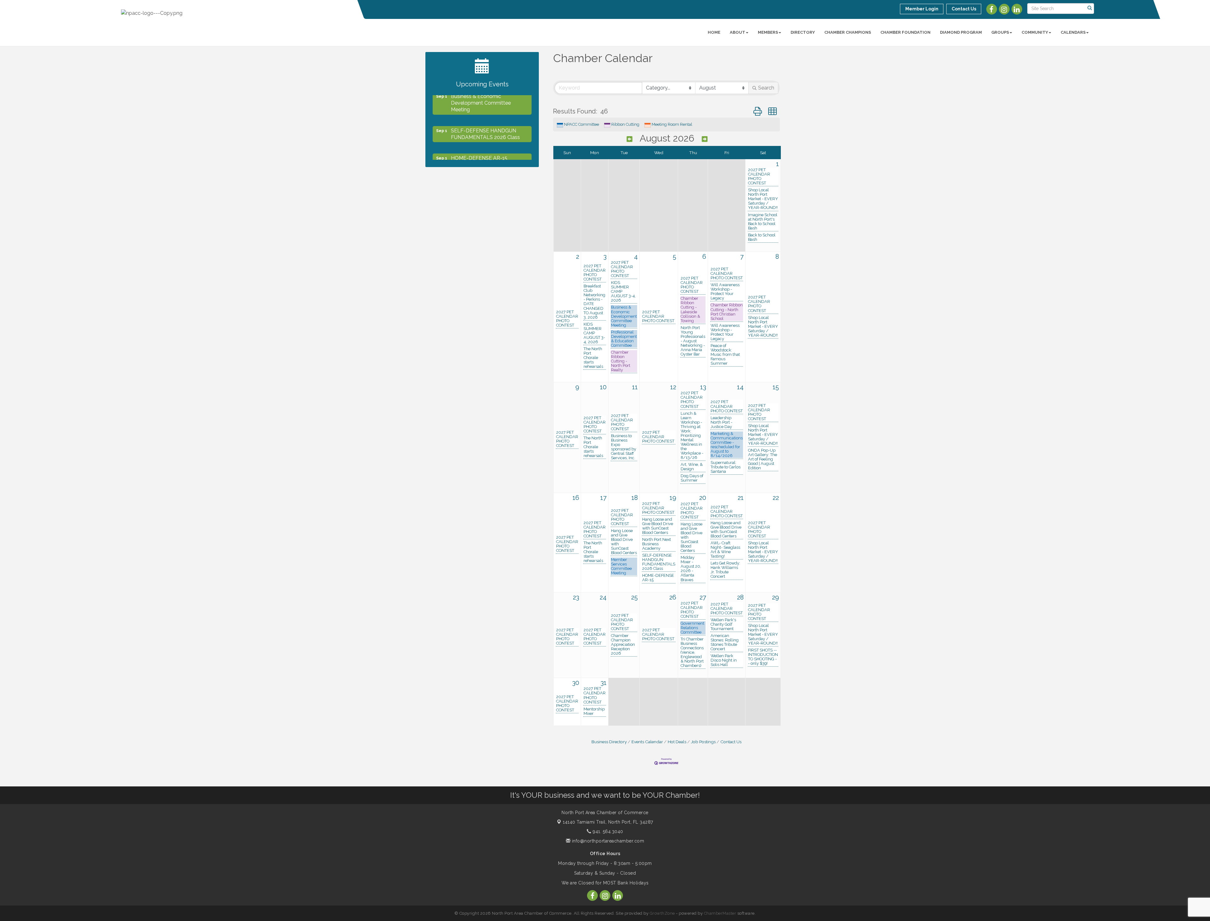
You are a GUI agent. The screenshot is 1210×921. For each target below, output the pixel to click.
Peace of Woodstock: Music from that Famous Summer (725, 355)
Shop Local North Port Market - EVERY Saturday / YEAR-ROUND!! (763, 199)
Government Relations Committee (692, 627)
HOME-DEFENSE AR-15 (658, 577)
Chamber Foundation (905, 32)
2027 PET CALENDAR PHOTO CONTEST (759, 176)
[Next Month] (704, 139)
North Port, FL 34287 (608, 822)
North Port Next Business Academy (656, 544)
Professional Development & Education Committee (624, 339)
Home (714, 32)
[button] (757, 111)
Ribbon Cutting (625, 124)
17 (603, 497)
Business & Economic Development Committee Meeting (624, 316)
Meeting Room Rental (672, 124)
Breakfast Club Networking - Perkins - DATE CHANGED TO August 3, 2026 (594, 301)
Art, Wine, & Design (692, 466)
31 (604, 682)
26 (672, 597)
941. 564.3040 (607, 831)
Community (1035, 32)
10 (603, 387)
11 (635, 387)
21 (741, 497)
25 (634, 597)
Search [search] (766, 88)
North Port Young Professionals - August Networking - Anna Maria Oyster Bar (693, 341)
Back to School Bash (761, 237)
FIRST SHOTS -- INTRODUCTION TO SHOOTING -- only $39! (763, 657)
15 (776, 387)
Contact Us (730, 741)
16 (576, 497)
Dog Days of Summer (692, 478)
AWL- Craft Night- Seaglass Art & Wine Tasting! (725, 550)
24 (603, 597)
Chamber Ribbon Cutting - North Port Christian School (727, 312)
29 (775, 597)
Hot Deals (677, 741)
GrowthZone (662, 913)
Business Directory (609, 741)
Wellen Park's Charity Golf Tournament (723, 624)
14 (740, 387)
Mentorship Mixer (594, 711)
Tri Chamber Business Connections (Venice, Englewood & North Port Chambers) (692, 652)
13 (703, 387)
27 (703, 597)
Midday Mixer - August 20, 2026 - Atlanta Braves (691, 568)
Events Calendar (647, 741)
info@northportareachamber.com (607, 840)
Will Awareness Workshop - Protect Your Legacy (725, 291)
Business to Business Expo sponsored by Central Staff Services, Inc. (623, 447)
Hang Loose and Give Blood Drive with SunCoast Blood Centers (624, 542)
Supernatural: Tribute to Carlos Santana (725, 467)
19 (673, 497)
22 (776, 497)
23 (576, 597)
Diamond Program (961, 32)
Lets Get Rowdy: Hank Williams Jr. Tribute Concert (725, 570)
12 (673, 387)
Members (768, 32)
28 (740, 597)
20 (702, 497)
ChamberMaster (720, 913)
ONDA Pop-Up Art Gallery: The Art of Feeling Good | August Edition (762, 459)
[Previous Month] (629, 139)
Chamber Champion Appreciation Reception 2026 (623, 645)
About (737, 32)
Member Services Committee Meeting (621, 566)
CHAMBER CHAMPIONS (847, 32)
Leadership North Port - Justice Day (721, 422)
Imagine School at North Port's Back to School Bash (762, 221)
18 (634, 497)
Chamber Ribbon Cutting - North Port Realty (620, 361)
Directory (803, 32)
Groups (1000, 32)
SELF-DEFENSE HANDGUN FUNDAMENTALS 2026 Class (658, 562)
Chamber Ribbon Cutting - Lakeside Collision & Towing (690, 309)
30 (575, 682)
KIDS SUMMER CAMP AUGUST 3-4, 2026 (594, 333)
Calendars (1073, 32)
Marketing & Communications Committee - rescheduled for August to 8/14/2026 (727, 445)
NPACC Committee (581, 124)
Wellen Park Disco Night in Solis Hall (724, 660)
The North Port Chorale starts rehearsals (593, 358)
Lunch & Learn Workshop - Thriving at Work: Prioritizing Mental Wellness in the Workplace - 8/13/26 (692, 435)
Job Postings (703, 741)
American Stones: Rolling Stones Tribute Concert (725, 642)
